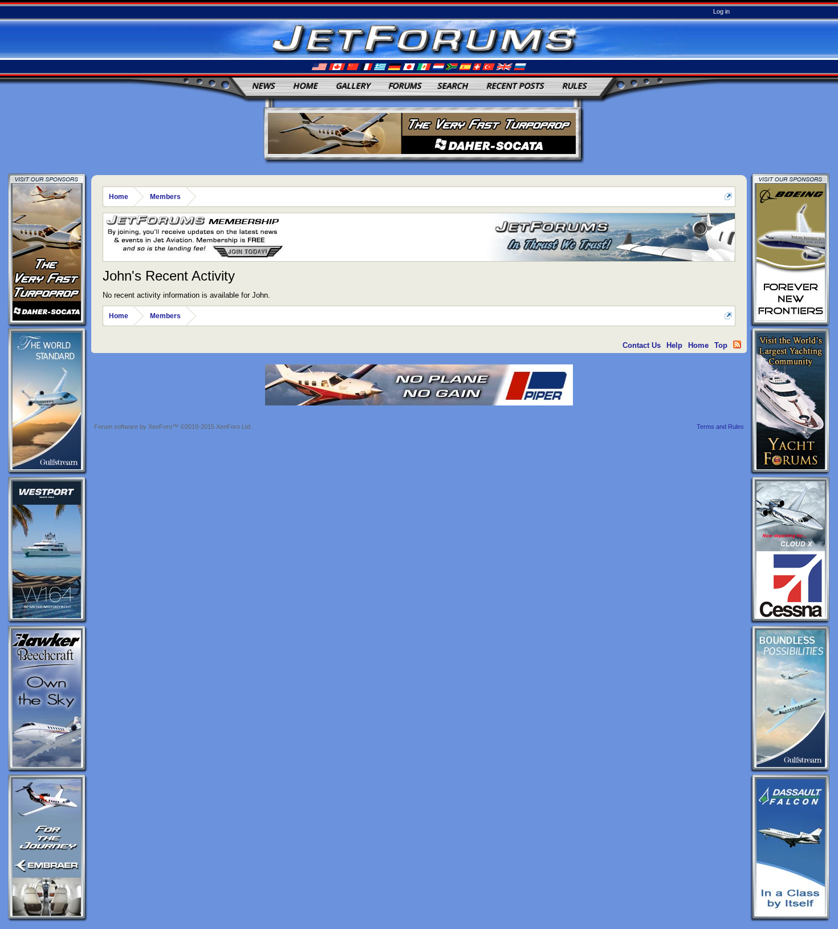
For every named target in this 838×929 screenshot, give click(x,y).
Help (674, 345)
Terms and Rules (720, 426)
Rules (574, 85)
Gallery (353, 85)
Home (305, 85)
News (263, 85)
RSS (737, 344)
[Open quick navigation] (728, 196)
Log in (721, 11)
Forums (404, 85)
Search (452, 85)
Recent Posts (515, 85)
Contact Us (642, 345)
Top (720, 345)
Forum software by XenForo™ (173, 426)
